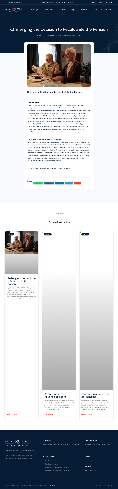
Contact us (83, 10)
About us (62, 10)
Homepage (34, 10)
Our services (48, 10)
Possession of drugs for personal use (95, 395)
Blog (72, 10)
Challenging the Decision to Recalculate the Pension (21, 281)
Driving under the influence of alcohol (55, 395)
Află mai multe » (12, 414)
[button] (38, 183)
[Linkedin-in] (5, 471)
